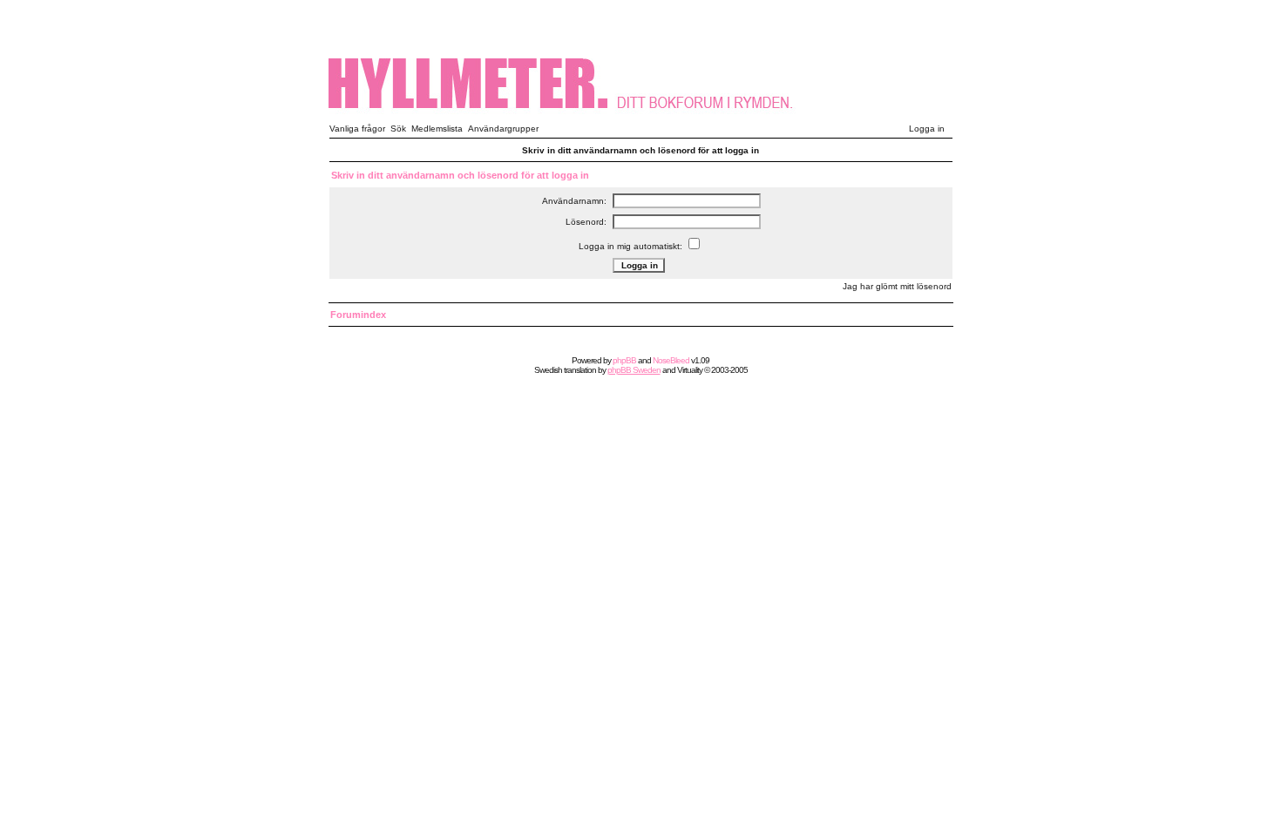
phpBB (624, 360)
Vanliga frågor (357, 128)
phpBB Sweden (634, 370)
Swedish (548, 370)
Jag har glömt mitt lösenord (897, 286)
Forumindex (358, 314)
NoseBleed (671, 360)
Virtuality (689, 370)
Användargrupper (503, 128)
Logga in (927, 128)
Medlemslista (437, 128)
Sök (398, 128)
